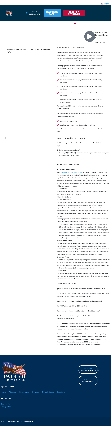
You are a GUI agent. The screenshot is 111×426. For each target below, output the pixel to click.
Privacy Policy (6, 407)
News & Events (48, 392)
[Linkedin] (10, 398)
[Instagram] (6, 398)
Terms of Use (5, 404)
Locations (61, 392)
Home (3, 392)
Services (35, 392)
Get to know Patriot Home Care (101, 35)
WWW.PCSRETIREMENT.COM (71, 172)
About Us (12, 392)
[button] (75, 22)
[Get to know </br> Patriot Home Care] (89, 36)
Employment (24, 392)
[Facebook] (2, 398)
